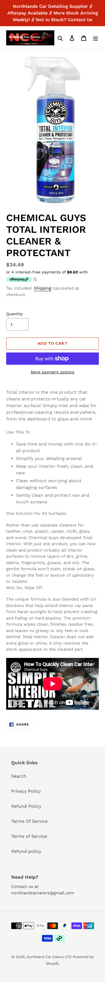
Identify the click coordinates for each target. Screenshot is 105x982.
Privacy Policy (26, 791)
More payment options (52, 372)
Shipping (42, 288)
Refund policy (26, 851)
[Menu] (95, 38)
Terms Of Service (29, 821)
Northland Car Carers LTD (49, 957)
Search (18, 776)
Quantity (14, 314)
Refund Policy (26, 806)
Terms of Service (29, 836)
